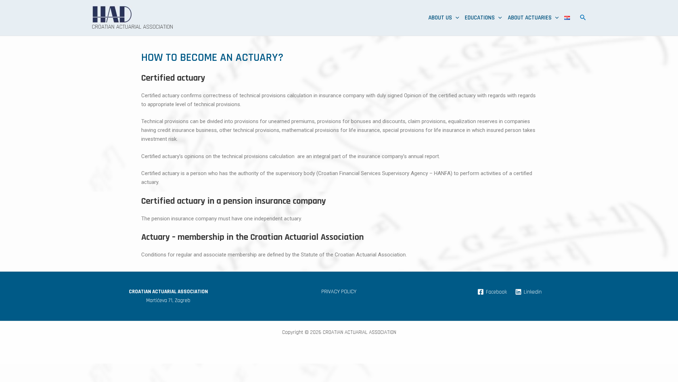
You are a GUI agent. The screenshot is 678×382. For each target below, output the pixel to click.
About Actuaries (530, 18)
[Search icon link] (583, 19)
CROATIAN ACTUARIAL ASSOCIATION (132, 27)
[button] (455, 18)
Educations (480, 18)
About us (440, 18)
